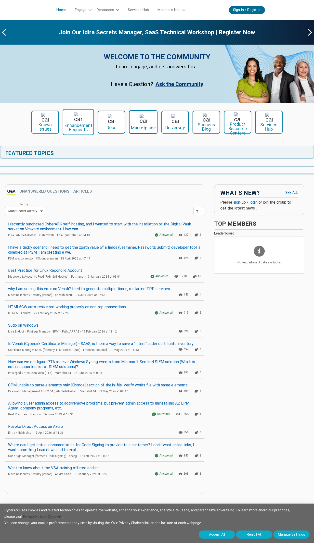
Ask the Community (179, 84)
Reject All (254, 534)
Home (61, 10)
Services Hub (138, 10)
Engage (81, 10)
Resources (105, 10)
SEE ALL (291, 193)
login (253, 202)
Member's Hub (169, 10)
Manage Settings (291, 534)
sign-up (239, 202)
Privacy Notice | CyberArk (42, 516)
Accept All (217, 534)
